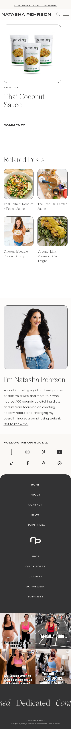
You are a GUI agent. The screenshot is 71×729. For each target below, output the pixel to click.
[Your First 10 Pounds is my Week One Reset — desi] (53, 631)
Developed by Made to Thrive (48, 724)
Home (35, 484)
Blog (35, 514)
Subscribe (35, 596)
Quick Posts (35, 566)
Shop (35, 556)
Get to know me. (16, 424)
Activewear (35, 586)
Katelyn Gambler (27, 724)
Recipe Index (35, 524)
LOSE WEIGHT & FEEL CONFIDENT (35, 5)
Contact (35, 504)
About (36, 494)
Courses (35, 576)
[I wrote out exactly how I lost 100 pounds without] (18, 631)
